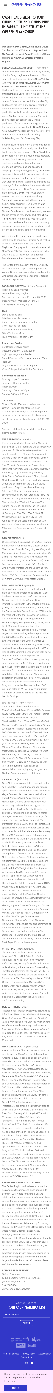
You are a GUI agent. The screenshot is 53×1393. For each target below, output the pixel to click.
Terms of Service (10, 1353)
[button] (5, 4)
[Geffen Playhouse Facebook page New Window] (21, 1363)
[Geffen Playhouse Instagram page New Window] (26, 1363)
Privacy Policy (28, 1353)
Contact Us (26, 1357)
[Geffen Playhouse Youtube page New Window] (32, 1363)
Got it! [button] (15, 1387)
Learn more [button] (10, 1381)
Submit (26, 1323)
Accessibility (44, 1353)
